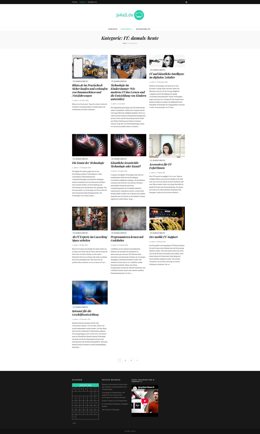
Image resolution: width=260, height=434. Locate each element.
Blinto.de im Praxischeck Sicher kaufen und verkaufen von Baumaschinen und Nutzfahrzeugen (90, 90)
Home (124, 43)
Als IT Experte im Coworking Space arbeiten (89, 238)
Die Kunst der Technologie (88, 163)
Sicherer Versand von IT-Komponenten (114, 401)
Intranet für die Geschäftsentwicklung (85, 312)
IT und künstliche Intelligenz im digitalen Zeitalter (166, 75)
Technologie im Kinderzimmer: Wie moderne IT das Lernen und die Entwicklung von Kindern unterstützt (128, 92)
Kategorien (82, 2)
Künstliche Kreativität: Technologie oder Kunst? (126, 164)
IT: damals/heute (80, 81)
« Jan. (74, 423)
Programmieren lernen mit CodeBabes (127, 238)
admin (75, 100)
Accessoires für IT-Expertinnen (160, 166)
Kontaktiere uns (92, 2)
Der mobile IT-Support (163, 237)
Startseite (74, 2)
